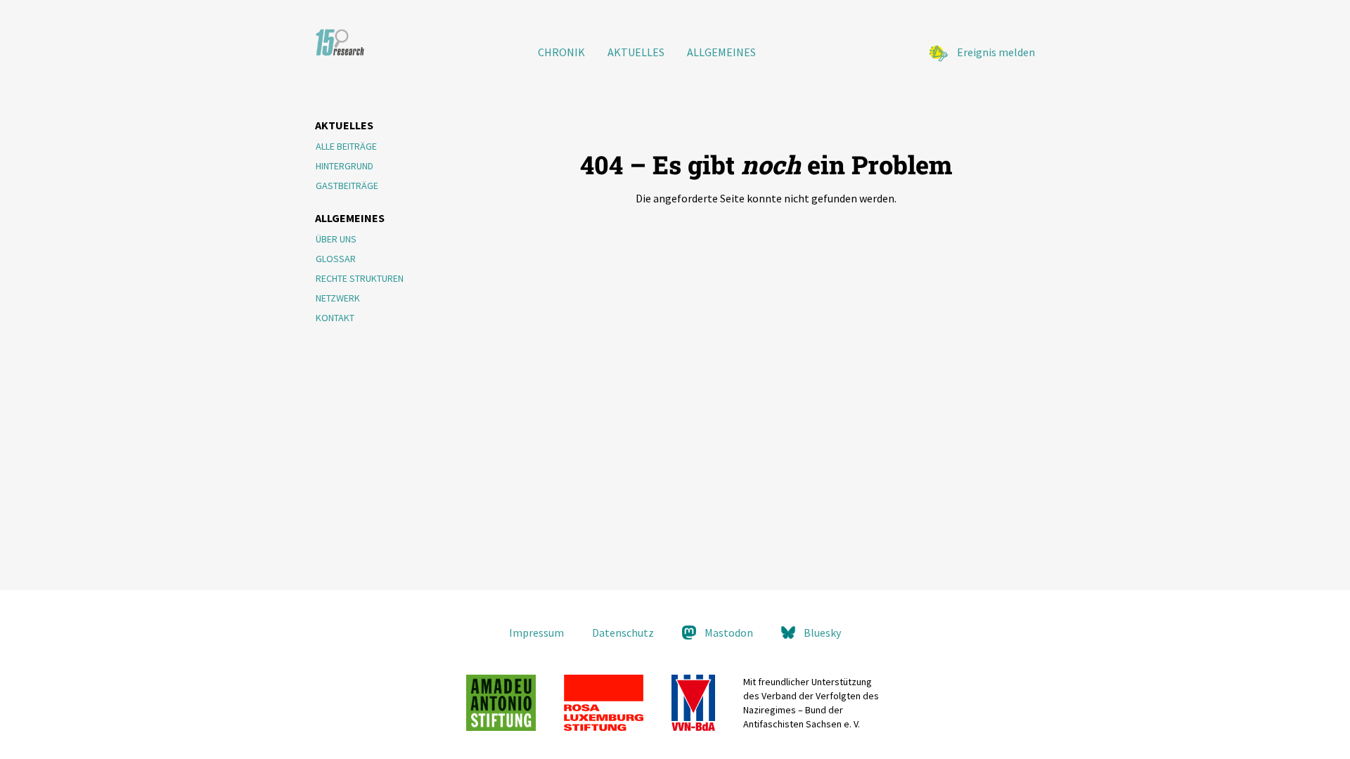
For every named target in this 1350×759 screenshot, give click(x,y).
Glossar (336, 258)
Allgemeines (721, 52)
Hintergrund (344, 166)
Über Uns (336, 239)
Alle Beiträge (346, 146)
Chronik (561, 52)
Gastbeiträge (347, 185)
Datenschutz (623, 632)
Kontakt (335, 317)
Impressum (536, 632)
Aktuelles (636, 52)
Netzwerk (338, 298)
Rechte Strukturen (360, 278)
